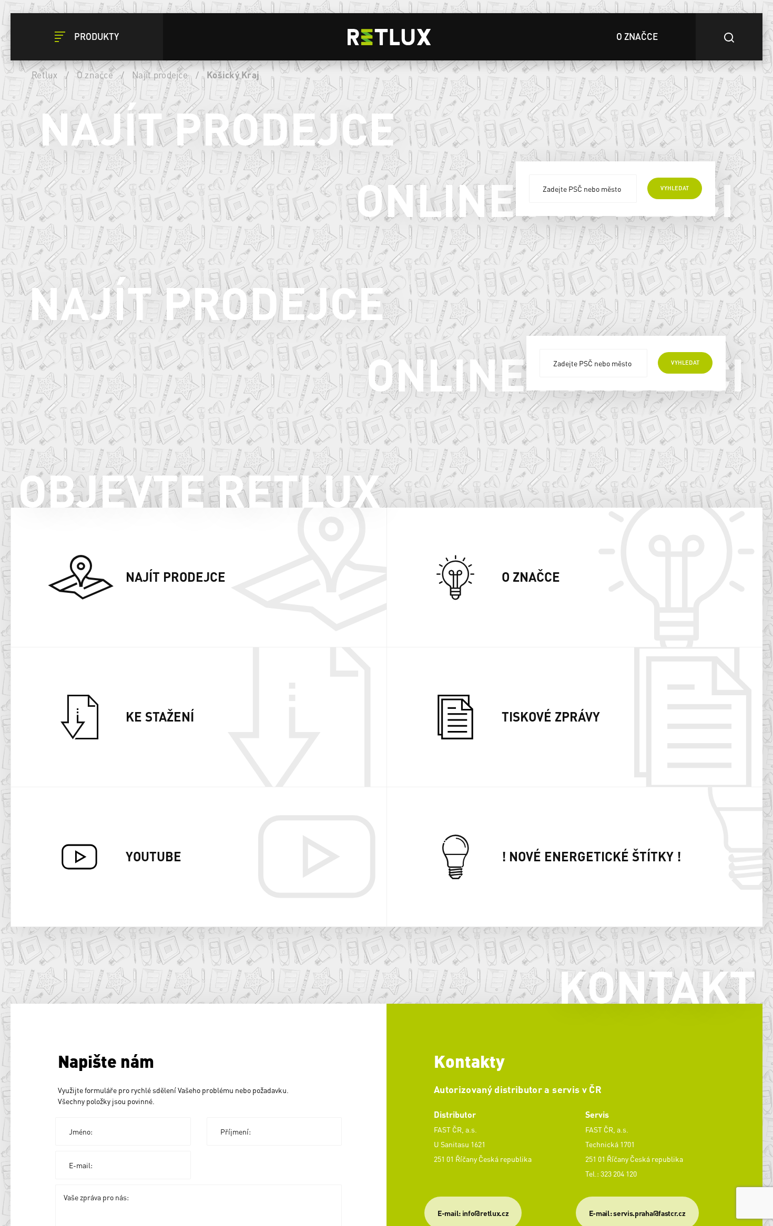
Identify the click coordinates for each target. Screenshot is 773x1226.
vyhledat (674, 188)
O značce (95, 74)
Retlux (45, 74)
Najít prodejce (160, 74)
